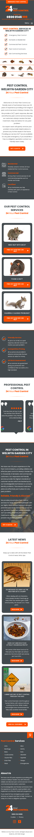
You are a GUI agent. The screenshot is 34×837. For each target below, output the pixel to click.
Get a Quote (15, 148)
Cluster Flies (8, 758)
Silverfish (23, 755)
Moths (22, 749)
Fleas (6, 763)
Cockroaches (8, 755)
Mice (21, 746)
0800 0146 (17, 17)
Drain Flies (7, 760)
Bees (6, 752)
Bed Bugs (7, 749)
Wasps (22, 760)
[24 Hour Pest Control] (17, 11)
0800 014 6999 (17, 814)
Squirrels (23, 758)
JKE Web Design (20, 834)
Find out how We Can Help (15, 250)
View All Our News (15, 724)
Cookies (13, 817)
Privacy (21, 817)
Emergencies (24, 763)
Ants (5, 746)
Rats (21, 752)
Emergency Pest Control (17, 1)
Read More (15, 609)
